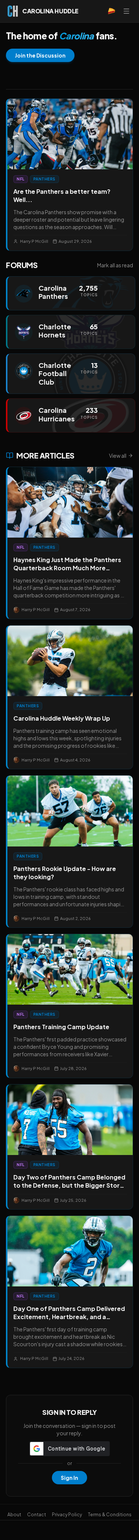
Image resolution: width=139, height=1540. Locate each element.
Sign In (69, 1477)
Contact (36, 1514)
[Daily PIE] (111, 11)
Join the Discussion (40, 55)
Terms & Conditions (110, 1514)
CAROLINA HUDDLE (50, 11)
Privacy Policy (67, 1514)
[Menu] (126, 11)
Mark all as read (115, 265)
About (14, 1514)
